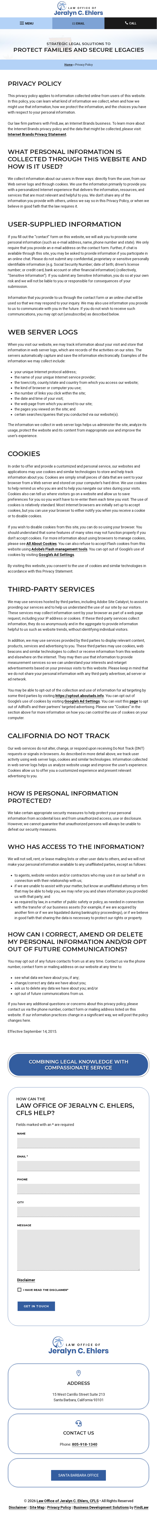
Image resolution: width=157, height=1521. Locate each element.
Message (24, 1225)
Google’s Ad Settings (56, 555)
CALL (132, 23)
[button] (26, 22)
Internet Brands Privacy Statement (37, 134)
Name (21, 1133)
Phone (22, 1179)
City (20, 1202)
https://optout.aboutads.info (79, 696)
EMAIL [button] (80, 23)
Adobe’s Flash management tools (59, 549)
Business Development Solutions (101, 1507)
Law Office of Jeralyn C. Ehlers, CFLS (68, 1501)
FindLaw (141, 1507)
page (134, 701)
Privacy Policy (59, 1507)
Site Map (37, 1507)
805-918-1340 (84, 1444)
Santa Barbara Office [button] (78, 1475)
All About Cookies (41, 543)
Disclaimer (26, 1280)
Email (22, 1156)
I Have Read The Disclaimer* (45, 1290)
